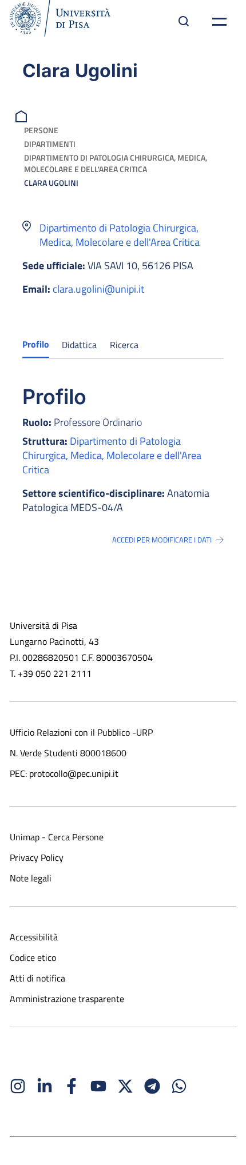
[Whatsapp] (179, 1086)
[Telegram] (152, 1086)
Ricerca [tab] (124, 345)
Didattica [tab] (79, 345)
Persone (41, 130)
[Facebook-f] (72, 1086)
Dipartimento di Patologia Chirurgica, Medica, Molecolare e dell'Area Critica (115, 163)
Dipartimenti (50, 144)
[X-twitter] (125, 1086)
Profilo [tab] (35, 344)
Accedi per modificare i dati (162, 539)
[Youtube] (98, 1086)
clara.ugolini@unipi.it (98, 289)
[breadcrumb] (22, 115)
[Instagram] (18, 1086)
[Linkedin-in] (45, 1086)
